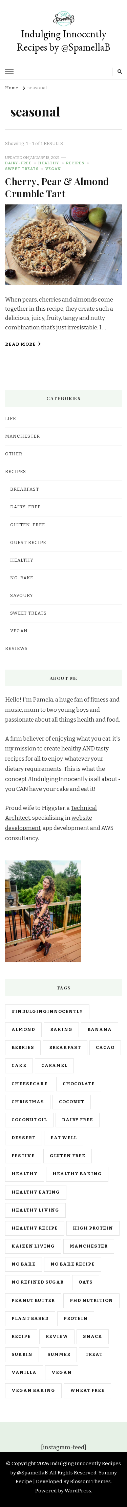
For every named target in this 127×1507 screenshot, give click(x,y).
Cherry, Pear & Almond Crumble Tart (57, 187)
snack (92, 1336)
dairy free (77, 1120)
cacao (105, 1047)
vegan (61, 1372)
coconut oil (29, 1120)
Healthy (48, 163)
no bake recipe (72, 1264)
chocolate (79, 1084)
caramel (54, 1065)
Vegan (53, 168)
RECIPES (75, 163)
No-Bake (21, 578)
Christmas (28, 1102)
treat (94, 1354)
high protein (93, 1228)
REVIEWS (16, 648)
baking (61, 1029)
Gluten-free (27, 525)
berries (23, 1047)
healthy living (35, 1210)
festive (23, 1156)
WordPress (78, 1491)
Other (13, 454)
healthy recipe (35, 1228)
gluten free (67, 1156)
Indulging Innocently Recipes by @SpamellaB (63, 40)
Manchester (89, 1246)
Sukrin (22, 1354)
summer (58, 1354)
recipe (21, 1336)
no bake (24, 1264)
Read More (20, 344)
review (57, 1336)
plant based (30, 1318)
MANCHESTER (22, 436)
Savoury (21, 595)
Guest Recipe (28, 542)
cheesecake (30, 1084)
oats (86, 1282)
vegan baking (33, 1390)
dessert (24, 1138)
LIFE (10, 418)
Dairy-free (18, 163)
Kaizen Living (33, 1246)
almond (23, 1029)
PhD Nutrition (91, 1300)
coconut (71, 1102)
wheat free (87, 1390)
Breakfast (24, 489)
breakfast (65, 1047)
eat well (63, 1138)
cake (19, 1065)
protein (76, 1318)
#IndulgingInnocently (47, 1011)
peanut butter (33, 1300)
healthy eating (36, 1192)
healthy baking (77, 1174)
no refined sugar (38, 1282)
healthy (25, 1174)
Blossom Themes (90, 1481)
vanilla (24, 1372)
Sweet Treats (22, 168)
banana (99, 1029)
